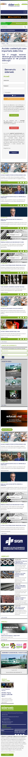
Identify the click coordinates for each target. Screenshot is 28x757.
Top (7, 43)
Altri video (3, 405)
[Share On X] (23, 182)
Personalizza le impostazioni (8, 751)
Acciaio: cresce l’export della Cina (10, 331)
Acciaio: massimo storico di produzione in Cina (13, 175)
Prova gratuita (14, 115)
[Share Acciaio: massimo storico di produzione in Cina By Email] (18, 182)
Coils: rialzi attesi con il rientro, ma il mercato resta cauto (21, 562)
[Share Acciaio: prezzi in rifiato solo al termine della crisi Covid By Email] (18, 205)
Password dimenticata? (14, 98)
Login (14, 95)
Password (6, 85)
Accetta (7, 754)
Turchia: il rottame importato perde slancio (20, 575)
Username (6, 80)
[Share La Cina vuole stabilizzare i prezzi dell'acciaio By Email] (18, 273)
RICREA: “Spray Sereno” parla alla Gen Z (6, 694)
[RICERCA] (25, 26)
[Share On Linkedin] (21, 182)
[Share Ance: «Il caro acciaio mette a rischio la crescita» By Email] (18, 228)
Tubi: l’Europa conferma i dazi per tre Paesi (12, 286)
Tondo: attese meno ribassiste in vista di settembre (20, 587)
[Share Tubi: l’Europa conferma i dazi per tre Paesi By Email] (18, 294)
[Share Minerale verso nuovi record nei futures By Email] (18, 251)
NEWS (2, 732)
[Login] (3, 357)
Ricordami (7, 92)
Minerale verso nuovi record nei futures (12, 242)
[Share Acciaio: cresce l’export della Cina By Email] (18, 339)
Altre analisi (4, 617)
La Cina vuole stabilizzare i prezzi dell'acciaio (13, 265)
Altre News (4, 341)
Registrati (14, 152)
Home (3, 43)
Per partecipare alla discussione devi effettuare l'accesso (13, 348)
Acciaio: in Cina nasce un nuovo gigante (12, 308)
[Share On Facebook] (26, 182)
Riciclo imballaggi (6, 680)
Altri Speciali (4, 639)
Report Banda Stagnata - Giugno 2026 (10, 635)
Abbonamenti (14, 127)
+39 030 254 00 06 (6, 718)
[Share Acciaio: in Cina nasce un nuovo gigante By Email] (18, 317)
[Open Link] (3, 4)
